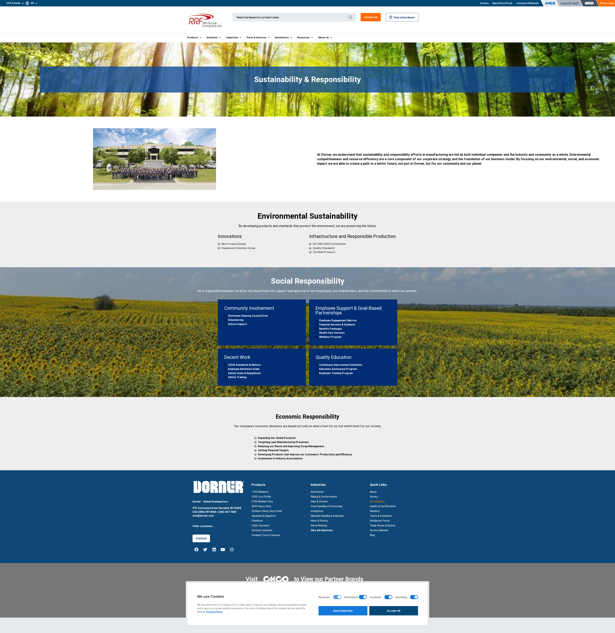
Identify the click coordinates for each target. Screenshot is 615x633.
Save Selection (343, 610)
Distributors (282, 37)
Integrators (317, 511)
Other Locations (202, 526)
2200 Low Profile (261, 496)
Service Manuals (379, 530)
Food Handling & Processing (326, 506)
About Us (323, 37)
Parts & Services (256, 37)
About (373, 491)
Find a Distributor (404, 17)
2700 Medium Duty (262, 501)
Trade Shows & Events (382, 525)
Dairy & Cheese (319, 501)
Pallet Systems (260, 525)
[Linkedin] (214, 549)
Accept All (393, 610)
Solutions (212, 37)
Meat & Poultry (319, 520)
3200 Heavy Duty (261, 506)
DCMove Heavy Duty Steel (267, 511)
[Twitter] (205, 549)
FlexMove (257, 520)
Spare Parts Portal (502, 3)
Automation (317, 491)
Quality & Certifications (383, 506)
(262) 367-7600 (227, 511)
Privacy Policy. (214, 611)
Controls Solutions (262, 530)
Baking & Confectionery (324, 496)
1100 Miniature (260, 491)
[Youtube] (223, 549)
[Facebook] (197, 549)
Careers (484, 3)
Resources (303, 37)
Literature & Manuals (527, 3)
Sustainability (377, 501)
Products (192, 37)
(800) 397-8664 (207, 511)
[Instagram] (232, 549)
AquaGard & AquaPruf (264, 515)
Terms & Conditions (381, 515)
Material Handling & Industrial (327, 515)
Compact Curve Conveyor (266, 535)
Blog (372, 535)
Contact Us (371, 17)
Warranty (375, 511)
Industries (232, 37)
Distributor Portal (380, 520)
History (374, 496)
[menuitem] (484, 3)
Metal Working (319, 525)
